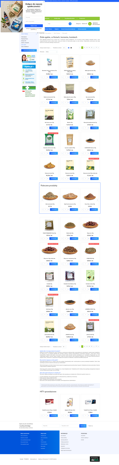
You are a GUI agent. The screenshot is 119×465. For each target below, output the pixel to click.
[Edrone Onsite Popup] (59, 232)
